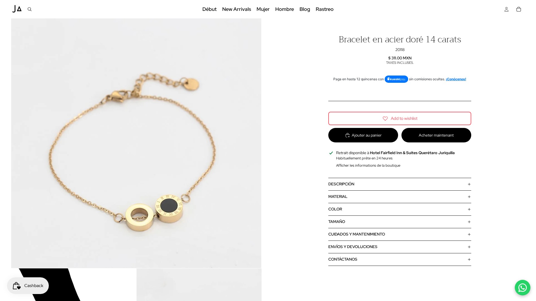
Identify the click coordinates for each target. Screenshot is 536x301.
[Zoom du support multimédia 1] (136, 143)
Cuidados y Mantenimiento (356, 234)
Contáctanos (342, 259)
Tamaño (336, 221)
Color (335, 209)
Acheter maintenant (436, 135)
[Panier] (519, 9)
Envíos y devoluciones (352, 246)
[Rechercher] (29, 9)
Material (338, 196)
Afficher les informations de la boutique (368, 165)
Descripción (341, 183)
